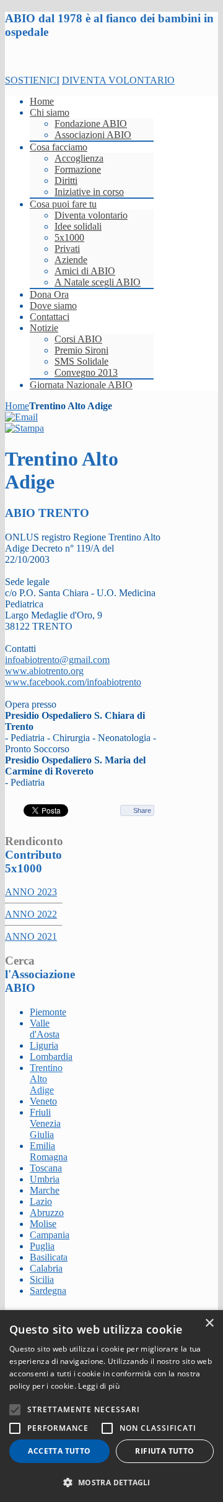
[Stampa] (24, 428)
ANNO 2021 (31, 936)
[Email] (21, 417)
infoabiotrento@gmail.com (57, 659)
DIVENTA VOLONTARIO (118, 80)
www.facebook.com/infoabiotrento (73, 682)
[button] (111, 1482)
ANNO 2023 (31, 892)
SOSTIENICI (32, 80)
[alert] (111, 1406)
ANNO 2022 (31, 914)
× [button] (209, 1323)
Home (17, 406)
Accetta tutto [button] (59, 1451)
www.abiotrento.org (44, 671)
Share (142, 810)
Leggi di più (99, 1386)
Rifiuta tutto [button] (164, 1451)
